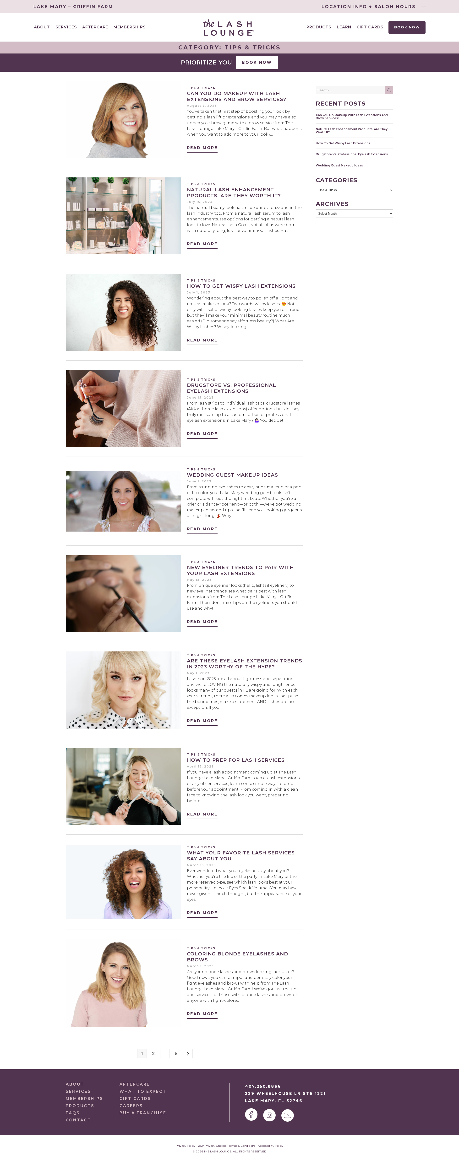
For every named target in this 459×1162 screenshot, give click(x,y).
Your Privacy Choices (212, 1145)
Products (318, 27)
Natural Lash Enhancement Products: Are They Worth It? (234, 192)
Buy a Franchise (143, 1113)
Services (78, 1091)
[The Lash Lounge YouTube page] (287, 1115)
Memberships (130, 27)
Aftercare (95, 27)
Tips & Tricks (201, 88)
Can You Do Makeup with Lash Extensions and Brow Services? (236, 96)
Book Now (407, 27)
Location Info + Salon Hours (370, 6)
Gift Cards (370, 27)
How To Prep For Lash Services (236, 760)
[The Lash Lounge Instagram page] (269, 1115)
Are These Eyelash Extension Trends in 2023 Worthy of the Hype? (244, 664)
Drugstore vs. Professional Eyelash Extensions (231, 388)
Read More (202, 147)
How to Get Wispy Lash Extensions (241, 286)
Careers (131, 1105)
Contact (78, 1120)
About (75, 1084)
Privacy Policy (185, 1145)
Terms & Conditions (242, 1145)
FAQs (73, 1113)
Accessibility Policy (270, 1145)
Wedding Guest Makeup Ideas (232, 475)
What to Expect (143, 1091)
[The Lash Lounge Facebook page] (251, 1114)
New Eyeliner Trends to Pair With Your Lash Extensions (240, 570)
